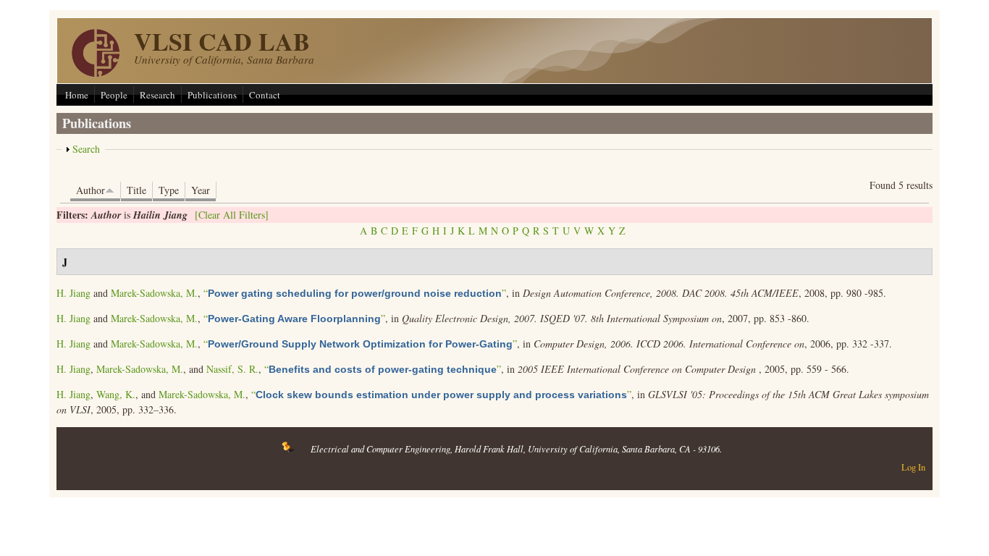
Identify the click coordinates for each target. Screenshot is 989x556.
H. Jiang (73, 293)
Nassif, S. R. (232, 369)
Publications (212, 94)
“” (354, 293)
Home (76, 94)
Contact (264, 94)
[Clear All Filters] (232, 215)
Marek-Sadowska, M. (154, 293)
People (114, 94)
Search (86, 149)
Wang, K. (115, 394)
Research (157, 94)
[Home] (95, 73)
